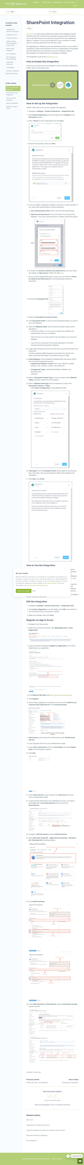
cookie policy (43, 585)
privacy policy (31, 585)
